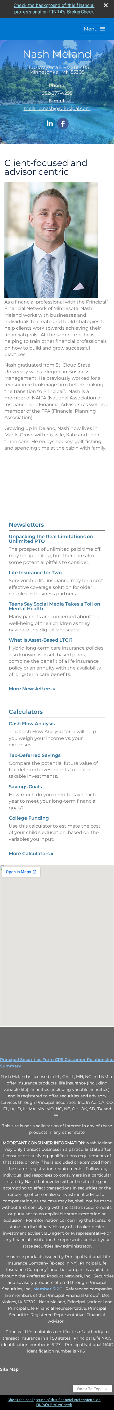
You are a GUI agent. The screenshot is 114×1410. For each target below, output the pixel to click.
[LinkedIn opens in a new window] (50, 124)
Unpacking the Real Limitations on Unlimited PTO (51, 539)
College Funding (29, 818)
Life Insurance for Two (35, 572)
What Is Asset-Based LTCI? (40, 640)
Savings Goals (25, 786)
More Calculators (31, 853)
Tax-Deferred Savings (35, 755)
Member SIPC (47, 1289)
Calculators (26, 711)
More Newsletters (32, 689)
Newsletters (26, 524)
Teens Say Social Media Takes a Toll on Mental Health (54, 606)
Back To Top (89, 1389)
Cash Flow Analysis (32, 723)
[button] (94, 29)
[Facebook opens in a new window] (63, 124)
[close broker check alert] (105, 5)
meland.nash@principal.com (57, 108)
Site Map (9, 1369)
